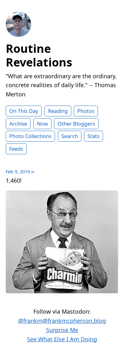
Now (42, 123)
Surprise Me (62, 330)
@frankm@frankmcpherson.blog (62, 320)
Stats (93, 136)
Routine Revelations (39, 55)
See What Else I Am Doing (62, 339)
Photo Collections (30, 136)
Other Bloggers (76, 123)
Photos (85, 111)
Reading (58, 111)
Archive (18, 123)
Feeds (16, 148)
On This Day (23, 111)
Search (69, 136)
